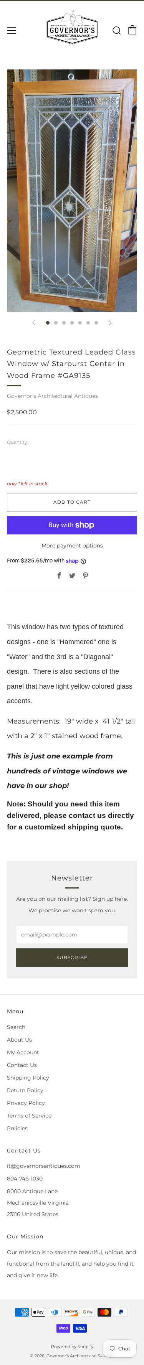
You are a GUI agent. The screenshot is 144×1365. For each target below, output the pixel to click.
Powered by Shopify (72, 1346)
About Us (19, 1039)
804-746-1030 (25, 1178)
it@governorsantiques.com (43, 1165)
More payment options (72, 545)
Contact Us (22, 1065)
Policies (17, 1128)
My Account (23, 1052)
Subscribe (72, 957)
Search (16, 1027)
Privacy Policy (26, 1103)
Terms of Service (29, 1115)
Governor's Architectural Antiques (52, 395)
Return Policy (25, 1090)
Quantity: (17, 442)
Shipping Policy (28, 1077)
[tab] (48, 323)
